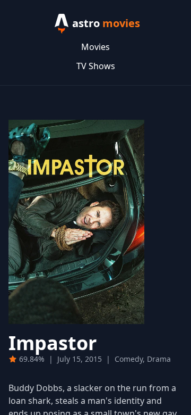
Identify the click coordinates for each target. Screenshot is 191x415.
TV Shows (95, 66)
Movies (95, 47)
